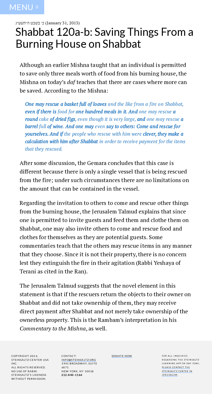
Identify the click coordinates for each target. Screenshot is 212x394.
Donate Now (122, 355)
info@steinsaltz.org (79, 359)
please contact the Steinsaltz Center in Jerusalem (177, 371)
